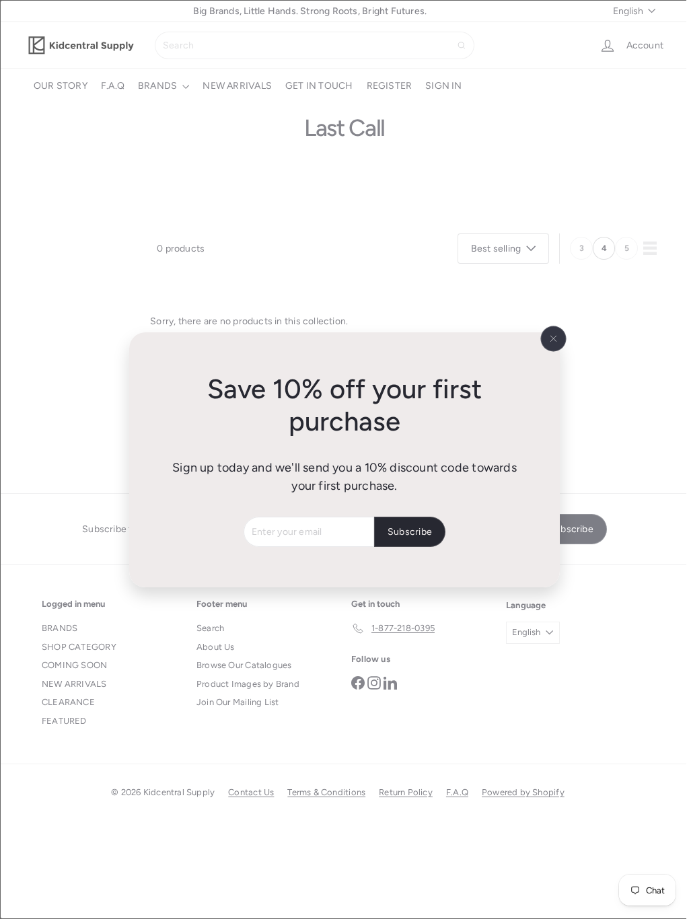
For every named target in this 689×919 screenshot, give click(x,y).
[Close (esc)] (548, 338)
